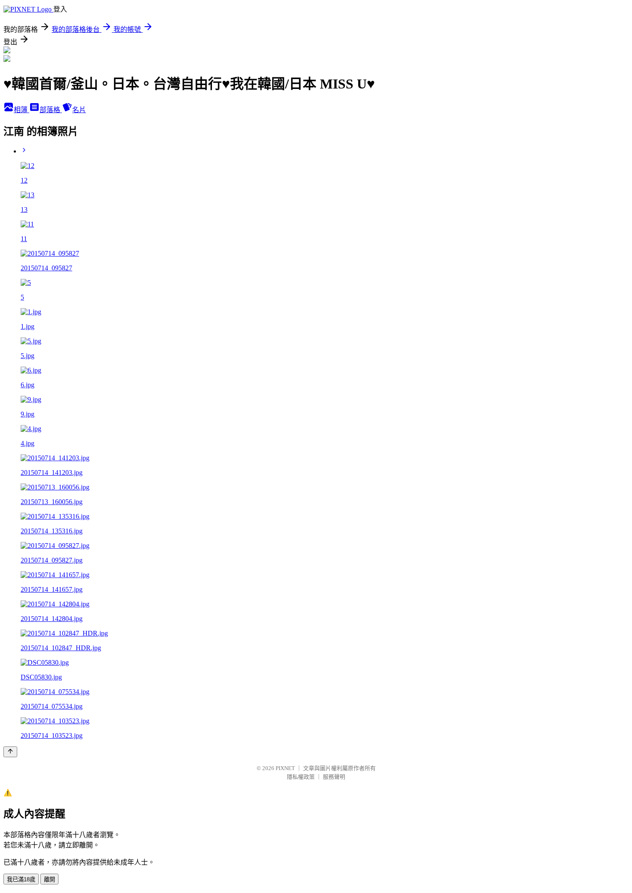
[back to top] (10, 751)
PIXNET (285, 768)
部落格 (51, 109)
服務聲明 (334, 777)
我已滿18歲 (21, 879)
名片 (79, 109)
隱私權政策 (301, 777)
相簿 (21, 109)
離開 (49, 879)
